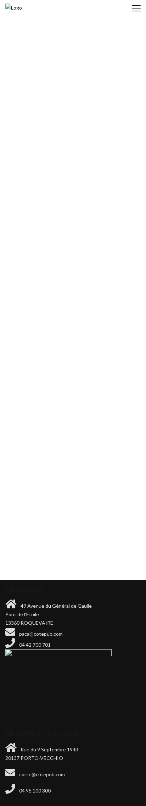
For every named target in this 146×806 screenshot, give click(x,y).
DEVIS (73, 494)
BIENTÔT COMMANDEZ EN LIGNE (73, 518)
